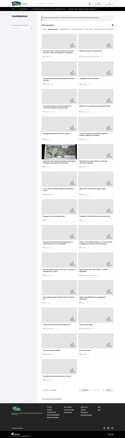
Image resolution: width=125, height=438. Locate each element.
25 (55, 390)
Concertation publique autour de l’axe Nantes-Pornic (48, 9)
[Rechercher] (51, 3)
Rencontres (84, 412)
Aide (99, 410)
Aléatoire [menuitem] (44, 29)
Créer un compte (69, 410)
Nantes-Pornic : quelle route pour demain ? (82, 9)
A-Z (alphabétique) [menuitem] (64, 29)
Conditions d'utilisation (17, 428)
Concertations (23, 9)
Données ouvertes (86, 415)
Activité (83, 410)
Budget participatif (52, 417)
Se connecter (68, 412)
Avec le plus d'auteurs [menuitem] (107, 29)
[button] (110, 25)
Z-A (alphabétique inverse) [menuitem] (76, 29)
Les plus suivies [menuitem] (97, 29)
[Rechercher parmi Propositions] (31, 28)
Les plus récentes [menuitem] (53, 29)
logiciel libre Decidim (26, 436)
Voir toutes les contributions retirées (51, 399)
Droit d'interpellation (53, 415)
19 (103, 390)
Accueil (49, 409)
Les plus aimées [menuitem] (89, 29)
